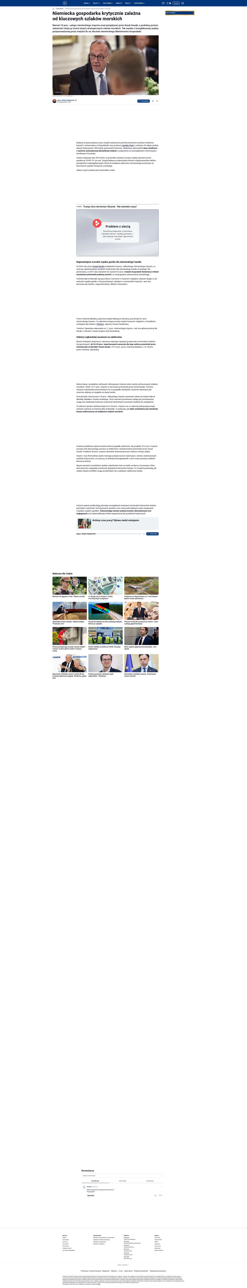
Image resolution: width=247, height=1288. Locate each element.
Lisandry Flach (127, 145)
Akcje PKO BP (158, 1239)
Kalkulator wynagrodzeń (99, 1242)
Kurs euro (65, 1242)
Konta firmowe (128, 1258)
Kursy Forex (158, 1246)
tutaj (99, 1284)
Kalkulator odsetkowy (98, 1244)
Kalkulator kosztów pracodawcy (101, 1239)
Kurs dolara (66, 1246)
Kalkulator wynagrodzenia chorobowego (103, 1237)
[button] (168, 3)
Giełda (86, 3)
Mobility (119, 3)
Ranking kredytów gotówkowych (132, 1243)
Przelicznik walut (67, 1248)
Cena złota (157, 1237)
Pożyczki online (128, 1251)
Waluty (96, 3)
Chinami (100, 324)
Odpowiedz (90, 1195)
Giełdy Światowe (159, 1250)
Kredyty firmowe (128, 1254)
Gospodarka (138, 3)
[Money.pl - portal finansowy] (76, 3)
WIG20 (156, 1242)
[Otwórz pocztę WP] (163, 3)
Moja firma (107, 3)
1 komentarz (144, 101)
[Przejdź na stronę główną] (65, 5)
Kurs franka (66, 1244)
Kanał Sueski (98, 266)
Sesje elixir (157, 1244)
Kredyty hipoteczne (129, 1247)
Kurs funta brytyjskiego (69, 1250)
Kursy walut (66, 1239)
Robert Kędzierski (68, 100)
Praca (127, 3)
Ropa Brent (157, 1248)
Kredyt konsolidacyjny (129, 1239)
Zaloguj (176, 3)
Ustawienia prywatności (157, 1271)
